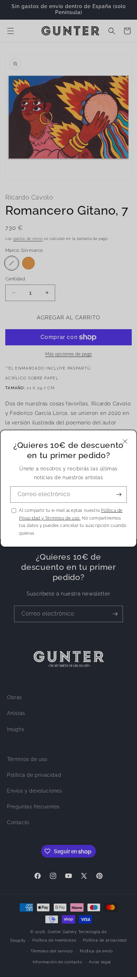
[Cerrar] (125, 441)
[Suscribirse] (118, 494)
